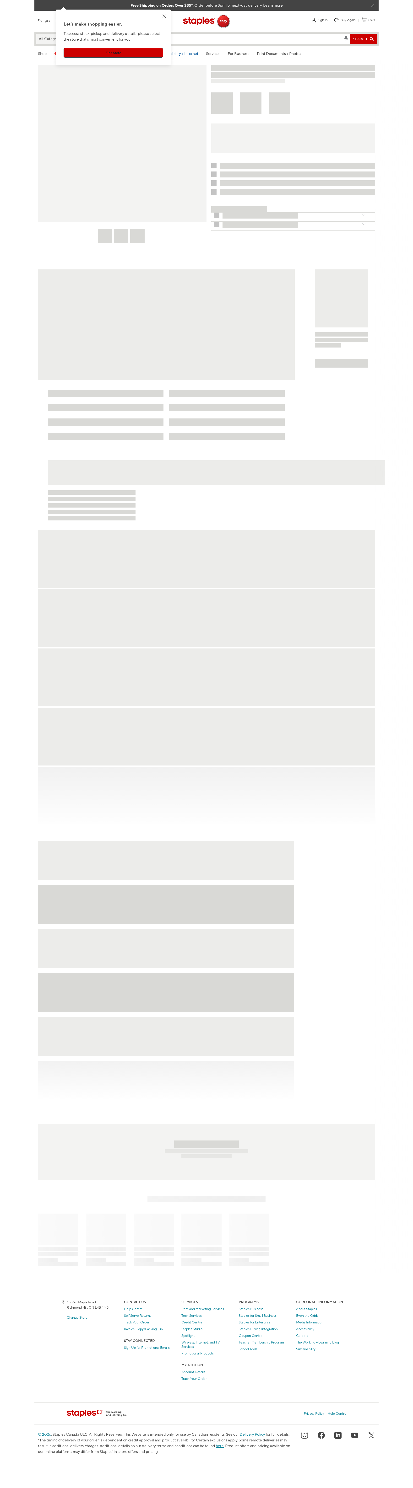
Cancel (206, 789)
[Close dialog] (256, 693)
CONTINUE (206, 774)
